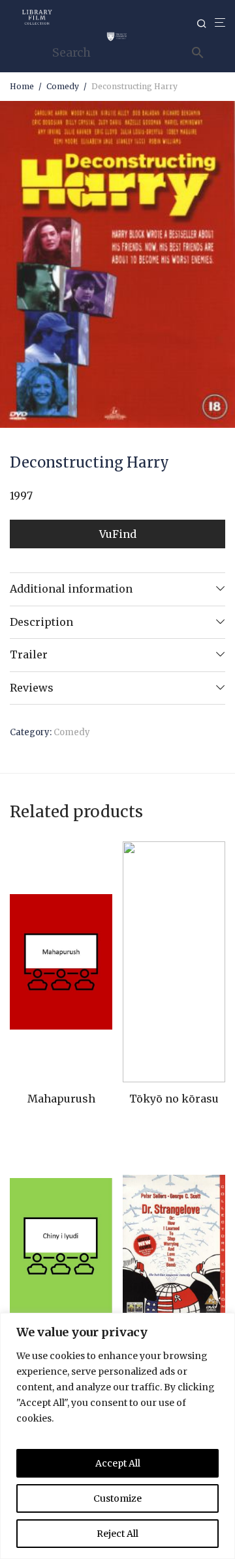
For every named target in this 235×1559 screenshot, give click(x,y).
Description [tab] (41, 621)
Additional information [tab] (71, 588)
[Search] (205, 24)
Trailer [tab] (29, 654)
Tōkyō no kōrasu (174, 1098)
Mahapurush (61, 1098)
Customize (117, 1498)
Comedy (62, 86)
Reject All (117, 1533)
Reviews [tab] (32, 687)
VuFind (117, 534)
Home (22, 86)
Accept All (117, 1463)
